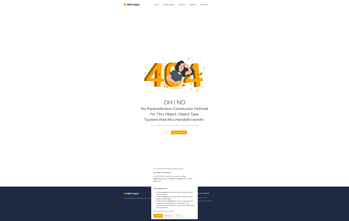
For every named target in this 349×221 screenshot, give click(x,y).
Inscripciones (168, 5)
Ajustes (178, 216)
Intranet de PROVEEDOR (203, 201)
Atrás (166, 132)
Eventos (193, 5)
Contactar (204, 5)
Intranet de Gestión (201, 198)
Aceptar (158, 216)
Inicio (157, 5)
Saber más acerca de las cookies (163, 211)
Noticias (182, 5)
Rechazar (168, 216)
